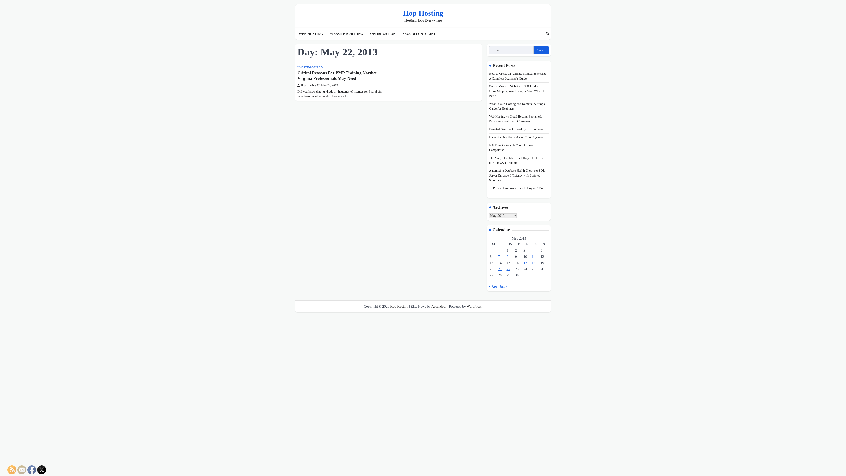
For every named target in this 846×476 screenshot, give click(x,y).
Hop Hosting (423, 13)
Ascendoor (439, 306)
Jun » (503, 286)
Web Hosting (311, 33)
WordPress (474, 306)
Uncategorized (310, 67)
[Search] (547, 33)
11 (533, 256)
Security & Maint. (419, 33)
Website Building (346, 33)
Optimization (383, 33)
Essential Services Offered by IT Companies (516, 129)
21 (500, 269)
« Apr (493, 286)
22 (508, 269)
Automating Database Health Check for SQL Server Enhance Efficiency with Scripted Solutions (517, 175)
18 (533, 263)
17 (525, 263)
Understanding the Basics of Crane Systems (516, 137)
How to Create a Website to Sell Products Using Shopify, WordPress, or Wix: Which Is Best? (517, 91)
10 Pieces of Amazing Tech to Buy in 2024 (516, 188)
